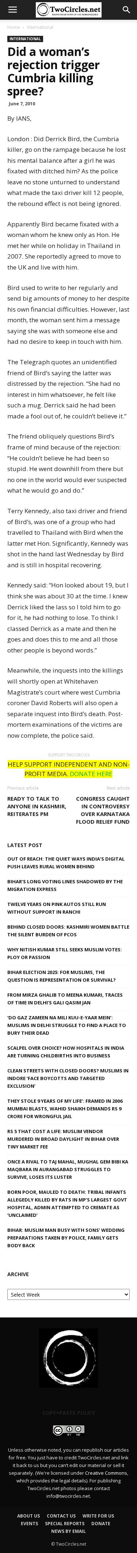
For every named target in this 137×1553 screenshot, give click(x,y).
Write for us (98, 1516)
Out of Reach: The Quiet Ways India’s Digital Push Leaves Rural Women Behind (66, 863)
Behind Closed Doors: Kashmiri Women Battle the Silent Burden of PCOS (68, 931)
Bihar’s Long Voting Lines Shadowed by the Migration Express (65, 885)
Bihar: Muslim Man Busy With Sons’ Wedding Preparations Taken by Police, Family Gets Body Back (66, 1238)
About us (28, 1516)
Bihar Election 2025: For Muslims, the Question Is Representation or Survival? (61, 976)
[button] (127, 10)
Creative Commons (106, 1473)
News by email (68, 1531)
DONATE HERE (91, 774)
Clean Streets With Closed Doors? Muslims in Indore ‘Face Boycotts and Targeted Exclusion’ (68, 1078)
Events (29, 1523)
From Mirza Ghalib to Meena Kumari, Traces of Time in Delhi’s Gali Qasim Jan (65, 999)
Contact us (61, 1516)
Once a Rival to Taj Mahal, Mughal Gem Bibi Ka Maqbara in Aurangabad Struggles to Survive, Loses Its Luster (67, 1169)
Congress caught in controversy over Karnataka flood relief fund (103, 810)
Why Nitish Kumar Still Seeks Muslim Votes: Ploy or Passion (64, 953)
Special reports (64, 1523)
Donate (100, 1523)
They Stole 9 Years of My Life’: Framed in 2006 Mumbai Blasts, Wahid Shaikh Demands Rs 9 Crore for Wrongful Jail (64, 1109)
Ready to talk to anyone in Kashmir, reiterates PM (36, 806)
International (40, 27)
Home (13, 27)
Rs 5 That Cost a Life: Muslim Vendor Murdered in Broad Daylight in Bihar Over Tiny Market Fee (63, 1139)
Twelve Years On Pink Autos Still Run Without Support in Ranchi (56, 908)
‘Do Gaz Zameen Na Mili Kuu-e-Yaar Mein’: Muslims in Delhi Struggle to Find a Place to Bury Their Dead (66, 1025)
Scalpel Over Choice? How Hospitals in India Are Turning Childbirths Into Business (65, 1052)
